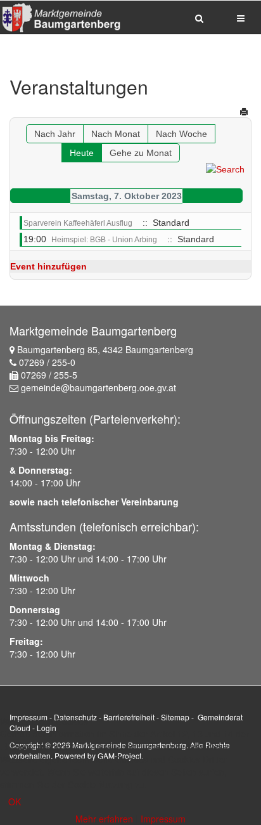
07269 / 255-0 (47, 362)
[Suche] (225, 169)
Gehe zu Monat (141, 153)
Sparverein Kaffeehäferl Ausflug (77, 223)
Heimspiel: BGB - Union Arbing (104, 239)
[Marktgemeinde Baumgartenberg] (60, 17)
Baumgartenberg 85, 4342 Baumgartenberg (105, 349)
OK (14, 801)
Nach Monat (115, 134)
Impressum (163, 818)
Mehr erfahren (104, 818)
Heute (82, 153)
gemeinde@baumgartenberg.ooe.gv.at (98, 387)
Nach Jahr (54, 134)
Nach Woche (181, 134)
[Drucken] (243, 112)
